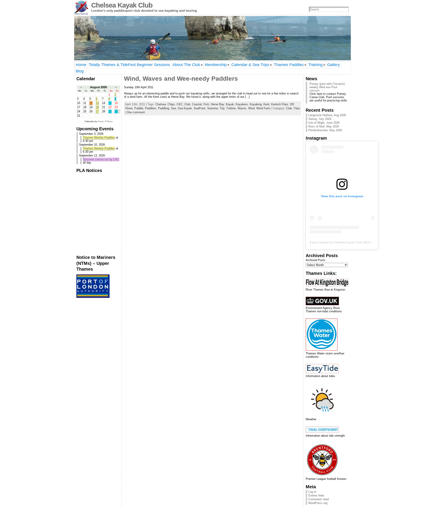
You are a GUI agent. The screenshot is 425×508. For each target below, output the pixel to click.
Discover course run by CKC (101, 159)
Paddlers (150, 108)
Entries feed (316, 495)
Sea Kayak (185, 108)
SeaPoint (199, 108)
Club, (290, 108)
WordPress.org (317, 503)
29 (110, 111)
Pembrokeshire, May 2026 (325, 130)
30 (116, 111)
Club (187, 104)
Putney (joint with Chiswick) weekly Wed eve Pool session (327, 84)
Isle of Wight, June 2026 (324, 122)
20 (97, 107)
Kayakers (242, 104)
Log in (312, 491)
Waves (242, 108)
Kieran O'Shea (105, 121)
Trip (222, 108)
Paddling (163, 108)
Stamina (212, 108)
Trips (297, 108)
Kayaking (256, 104)
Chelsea (160, 104)
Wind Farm (263, 108)
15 (110, 103)
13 (97, 103)
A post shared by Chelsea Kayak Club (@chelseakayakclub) (351, 242)
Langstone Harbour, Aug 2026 (327, 115)
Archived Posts (315, 260)
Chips (171, 104)
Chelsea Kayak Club (122, 5)
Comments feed (318, 499)
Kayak (230, 104)
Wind (251, 108)
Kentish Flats (279, 104)
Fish (206, 104)
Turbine (231, 108)
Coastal (197, 104)
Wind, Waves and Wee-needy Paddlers (181, 78)
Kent (266, 104)
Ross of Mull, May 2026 (323, 126)
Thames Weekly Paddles (99, 137)
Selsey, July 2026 (319, 119)
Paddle (138, 108)
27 (97, 111)
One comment (136, 112)
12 (91, 103)
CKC (180, 104)
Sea (173, 108)
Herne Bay (217, 104)
